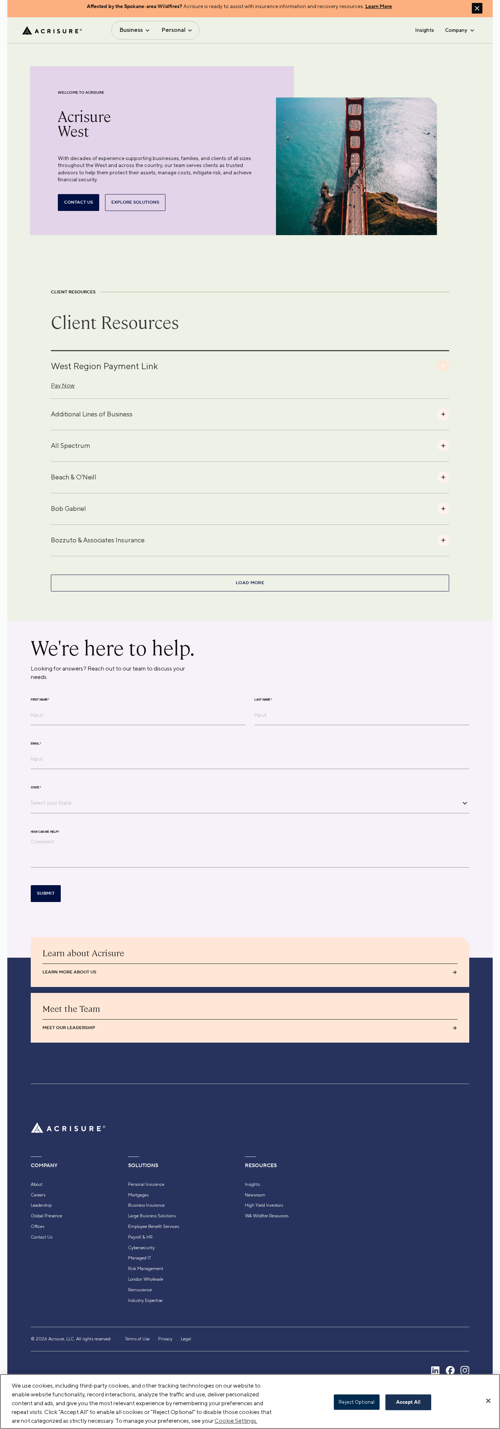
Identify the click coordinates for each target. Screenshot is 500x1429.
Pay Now (63, 385)
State (36, 787)
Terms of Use (137, 1338)
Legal (186, 1338)
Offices (37, 1226)
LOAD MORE (250, 583)
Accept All (408, 1402)
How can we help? (45, 832)
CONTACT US (78, 202)
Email (36, 743)
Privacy (165, 1338)
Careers (38, 1195)
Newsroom (255, 1195)
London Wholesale (145, 1279)
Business (131, 29)
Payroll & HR (140, 1237)
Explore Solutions (135, 202)
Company (456, 30)
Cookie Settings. (235, 1420)
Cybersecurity (141, 1247)
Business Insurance (146, 1205)
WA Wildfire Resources (266, 1215)
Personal (173, 29)
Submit (46, 893)
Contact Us (41, 1237)
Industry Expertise (145, 1300)
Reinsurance (140, 1289)
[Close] (488, 1401)
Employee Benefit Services (153, 1226)
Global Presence (46, 1215)
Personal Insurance (146, 1184)
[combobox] (244, 803)
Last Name (263, 699)
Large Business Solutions (152, 1215)
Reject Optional (356, 1402)
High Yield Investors (264, 1205)
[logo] (52, 30)
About (36, 1184)
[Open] (465, 803)
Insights (424, 30)
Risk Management (145, 1268)
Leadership (41, 1205)
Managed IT (139, 1258)
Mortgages (138, 1195)
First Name (40, 699)
